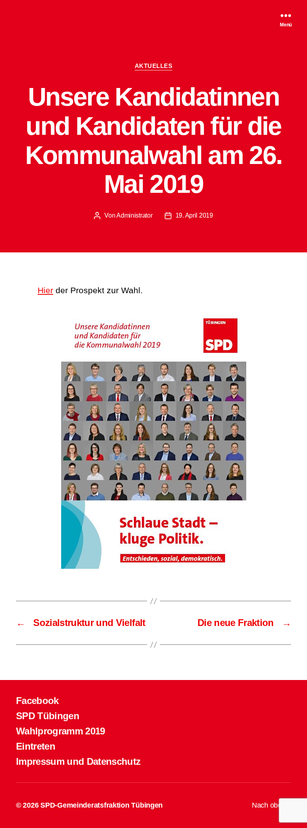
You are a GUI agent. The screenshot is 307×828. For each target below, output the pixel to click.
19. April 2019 (194, 215)
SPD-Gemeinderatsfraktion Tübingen (101, 805)
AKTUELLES (154, 65)
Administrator (134, 215)
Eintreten (35, 746)
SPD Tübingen (47, 715)
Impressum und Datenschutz (78, 761)
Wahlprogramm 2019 (60, 731)
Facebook (37, 700)
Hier (45, 290)
